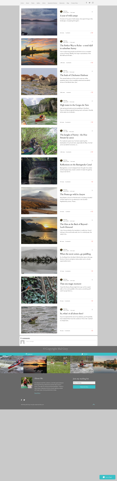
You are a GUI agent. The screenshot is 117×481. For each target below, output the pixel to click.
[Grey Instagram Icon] (93, 3)
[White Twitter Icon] (82, 354)
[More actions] (93, 12)
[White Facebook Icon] (26, 354)
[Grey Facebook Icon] (86, 3)
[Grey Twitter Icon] (90, 3)
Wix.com (42, 404)
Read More (37, 393)
